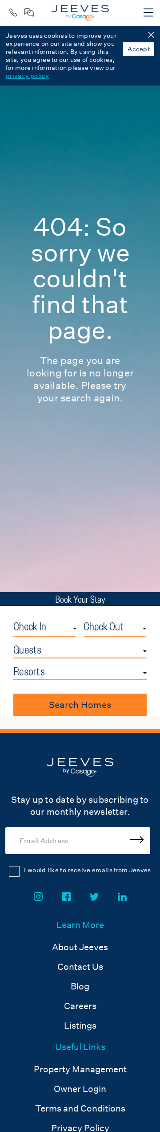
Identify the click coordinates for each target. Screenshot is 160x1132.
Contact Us (80, 966)
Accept (139, 49)
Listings (80, 1025)
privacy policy (27, 76)
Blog (80, 986)
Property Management (80, 1069)
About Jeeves (80, 947)
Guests (27, 649)
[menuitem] (80, 976)
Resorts (29, 671)
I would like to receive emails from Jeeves (87, 870)
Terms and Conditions (80, 1108)
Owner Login (80, 1088)
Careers (80, 1006)
